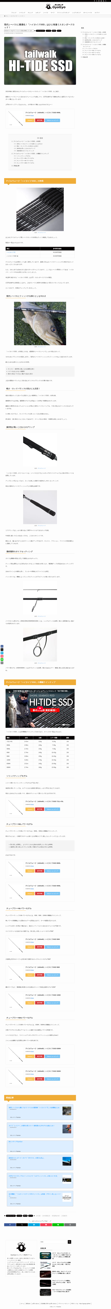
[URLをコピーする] (70, 1224)
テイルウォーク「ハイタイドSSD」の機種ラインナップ (31, 153)
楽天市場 (39, 120)
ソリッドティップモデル (23, 156)
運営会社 (28, 1303)
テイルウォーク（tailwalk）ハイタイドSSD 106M (43, 995)
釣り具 (54, 30)
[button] (10, 1224)
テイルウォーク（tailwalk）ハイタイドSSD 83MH (43, 1048)
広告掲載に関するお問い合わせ (49, 1303)
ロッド (59, 30)
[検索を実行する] (69, 1242)
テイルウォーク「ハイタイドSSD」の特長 (27, 141)
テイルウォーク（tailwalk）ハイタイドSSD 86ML (43, 863)
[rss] (103, 1)
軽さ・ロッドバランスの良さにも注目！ (28, 146)
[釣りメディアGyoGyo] (55, 6)
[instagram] (99, 1)
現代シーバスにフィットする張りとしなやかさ (29, 144)
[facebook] (94, 1)
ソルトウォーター (40, 30)
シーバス (48, 30)
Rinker (32, 115)
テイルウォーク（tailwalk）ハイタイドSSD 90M (42, 939)
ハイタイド (64, 1215)
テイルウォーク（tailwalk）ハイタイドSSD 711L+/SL (44, 801)
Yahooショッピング (52, 120)
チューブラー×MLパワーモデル (25, 158)
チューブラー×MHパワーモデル (25, 163)
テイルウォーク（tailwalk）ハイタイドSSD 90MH (43, 1071)
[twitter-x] (97, 1)
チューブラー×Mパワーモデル (25, 160)
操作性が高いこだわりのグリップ (26, 148)
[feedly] (101, 1)
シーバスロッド (46, 1215)
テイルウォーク (42, 232)
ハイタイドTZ (11, 252)
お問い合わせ (35, 1303)
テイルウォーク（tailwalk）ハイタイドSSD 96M (42, 967)
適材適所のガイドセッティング (25, 150)
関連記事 (16, 165)
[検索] (106, 1)
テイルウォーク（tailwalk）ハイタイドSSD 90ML (43, 112)
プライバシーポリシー (64, 1303)
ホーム (22, 1303)
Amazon (30, 120)
